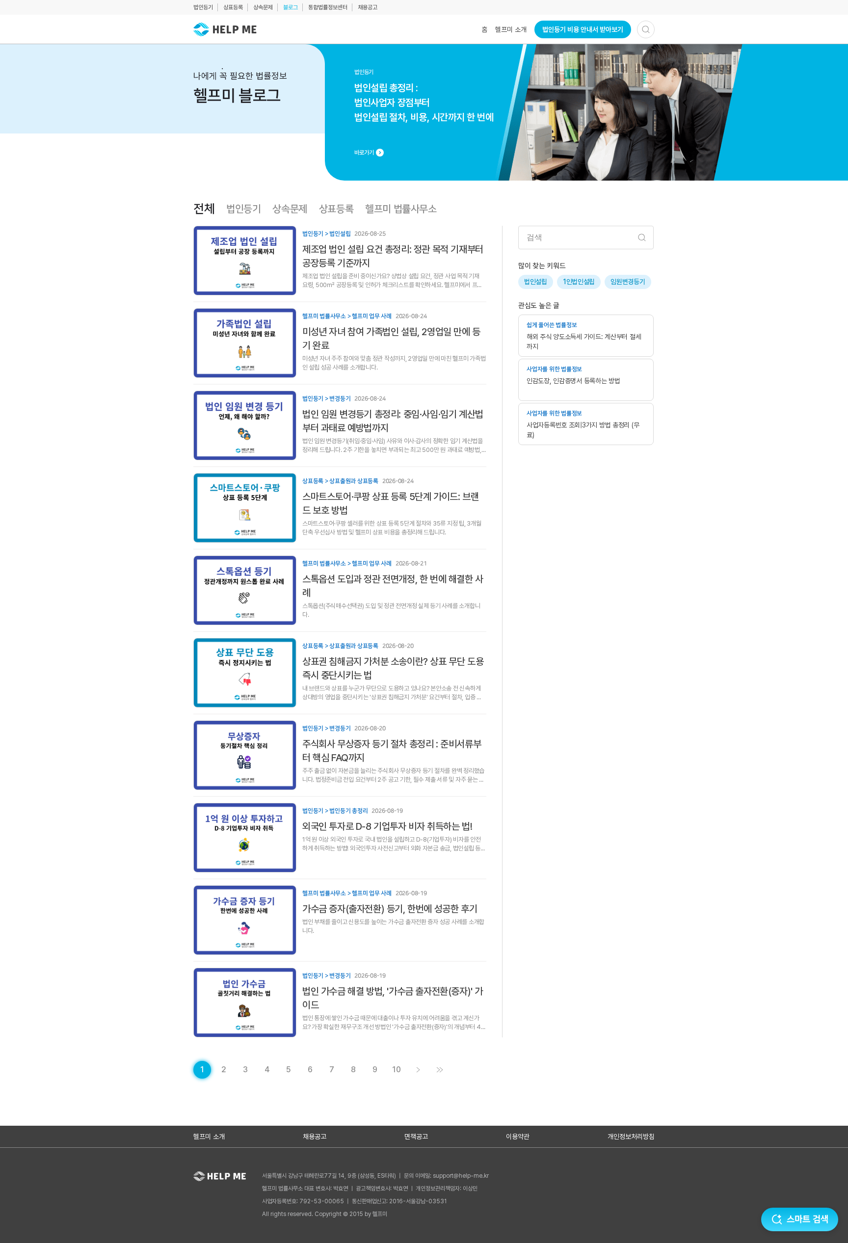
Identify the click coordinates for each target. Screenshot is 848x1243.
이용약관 (518, 1136)
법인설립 (535, 282)
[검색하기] (646, 29)
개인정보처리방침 (631, 1136)
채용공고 (367, 7)
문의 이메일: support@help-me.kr (446, 1175)
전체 (203, 209)
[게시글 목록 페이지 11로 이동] (440, 1070)
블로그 (290, 7)
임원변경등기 (627, 282)
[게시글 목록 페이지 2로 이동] (418, 1070)
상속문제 (263, 7)
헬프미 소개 (511, 29)
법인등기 (203, 7)
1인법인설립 (579, 282)
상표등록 (233, 7)
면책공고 (416, 1136)
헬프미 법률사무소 (400, 209)
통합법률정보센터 (327, 7)
